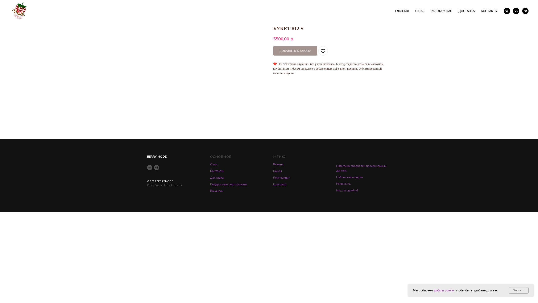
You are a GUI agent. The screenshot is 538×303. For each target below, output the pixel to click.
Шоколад (279, 184)
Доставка (217, 178)
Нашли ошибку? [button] (347, 191)
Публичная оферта (349, 177)
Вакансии (216, 191)
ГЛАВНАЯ (402, 11)
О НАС (420, 11)
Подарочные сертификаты (228, 184)
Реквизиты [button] (343, 184)
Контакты (217, 171)
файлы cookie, (444, 290)
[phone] (507, 11)
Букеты (278, 164)
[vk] (516, 11)
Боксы (277, 171)
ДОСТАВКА (466, 11)
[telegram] (525, 11)
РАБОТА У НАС (441, 11)
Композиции (281, 178)
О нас (214, 164)
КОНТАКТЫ (489, 11)
